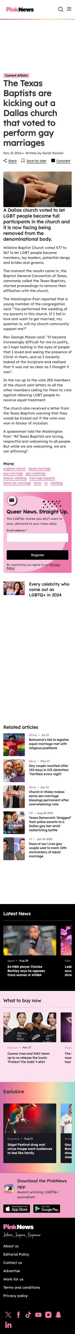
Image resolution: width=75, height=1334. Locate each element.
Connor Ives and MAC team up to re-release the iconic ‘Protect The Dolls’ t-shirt (29, 1058)
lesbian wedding (14, 478)
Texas (37, 483)
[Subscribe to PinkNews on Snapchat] (58, 1316)
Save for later (36, 161)
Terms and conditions (21, 1287)
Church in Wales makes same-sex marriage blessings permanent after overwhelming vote (49, 798)
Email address (22, 530)
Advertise (11, 1271)
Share (12, 161)
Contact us (12, 1262)
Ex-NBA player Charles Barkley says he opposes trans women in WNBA (26, 971)
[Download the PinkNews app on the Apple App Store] (16, 1208)
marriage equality (42, 478)
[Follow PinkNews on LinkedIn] (8, 1326)
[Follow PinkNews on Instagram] (48, 1316)
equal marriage (39, 468)
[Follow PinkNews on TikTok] (28, 1316)
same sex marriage (17, 483)
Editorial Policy (16, 1254)
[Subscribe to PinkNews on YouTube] (38, 1316)
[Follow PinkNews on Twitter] (8, 1316)
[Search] (60, 9)
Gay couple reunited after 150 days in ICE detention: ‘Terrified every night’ (49, 770)
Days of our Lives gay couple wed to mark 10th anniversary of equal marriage (48, 850)
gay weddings (36, 473)
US (46, 483)
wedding (56, 483)
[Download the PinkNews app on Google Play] (46, 1208)
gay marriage (13, 473)
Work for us (13, 1279)
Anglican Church (14, 468)
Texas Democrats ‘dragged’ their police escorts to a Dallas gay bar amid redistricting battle (50, 824)
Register (37, 555)
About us (11, 1246)
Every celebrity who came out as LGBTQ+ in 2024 (49, 589)
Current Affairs (16, 75)
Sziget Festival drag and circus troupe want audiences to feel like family (30, 1149)
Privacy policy (15, 1295)
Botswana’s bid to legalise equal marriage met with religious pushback (49, 744)
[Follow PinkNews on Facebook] (18, 1316)
